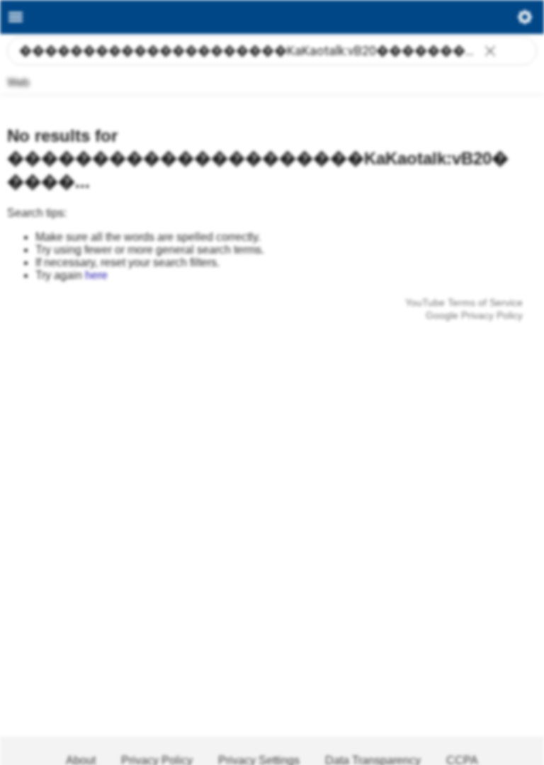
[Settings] (525, 20)
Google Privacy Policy (474, 315)
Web (18, 82)
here (96, 275)
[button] (490, 52)
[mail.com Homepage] (272, 17)
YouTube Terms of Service (464, 302)
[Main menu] (15, 17)
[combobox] (272, 51)
